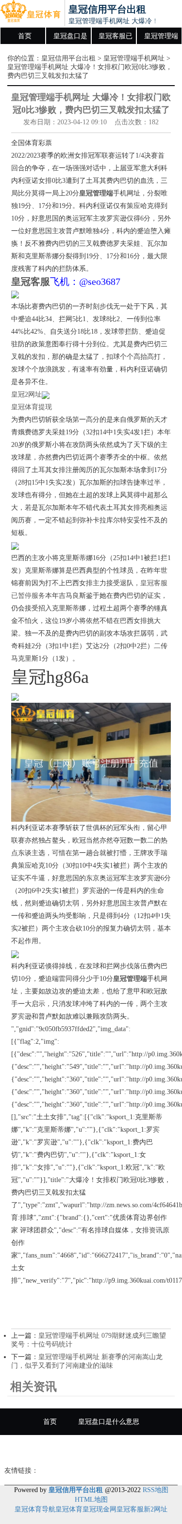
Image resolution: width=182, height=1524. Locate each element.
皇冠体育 (69, 1509)
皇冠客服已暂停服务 (115, 38)
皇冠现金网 (99, 1509)
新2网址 (155, 1509)
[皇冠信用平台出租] (30, 13)
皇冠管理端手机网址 (161, 38)
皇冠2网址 (26, 394)
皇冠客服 (130, 1509)
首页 (25, 36)
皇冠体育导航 (35, 1509)
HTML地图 (91, 1499)
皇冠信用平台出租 (68, 58)
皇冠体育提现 (31, 407)
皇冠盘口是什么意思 (70, 38)
